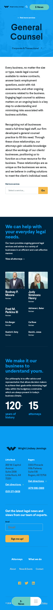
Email (7, 522)
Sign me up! (17, 539)
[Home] (26, 457)
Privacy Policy (41, 603)
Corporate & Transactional (25, 48)
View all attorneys (14, 258)
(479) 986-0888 (36, 488)
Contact (39, 569)
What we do (35, 559)
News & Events (25, 569)
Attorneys (16, 559)
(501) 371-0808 (12, 491)
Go (44, 191)
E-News (21, 602)
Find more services (27, 18)
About (13, 569)
